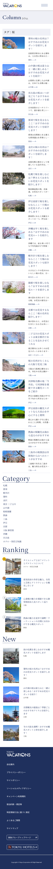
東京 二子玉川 (33, 355)
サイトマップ (12, 828)
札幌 (30, 195)
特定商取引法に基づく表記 (18, 812)
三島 (30, 470)
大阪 (30, 375)
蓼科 (30, 60)
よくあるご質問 (13, 820)
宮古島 (30, 114)
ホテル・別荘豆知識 (12, 541)
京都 (30, 328)
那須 (30, 141)
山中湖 (30, 87)
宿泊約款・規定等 (14, 804)
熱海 (30, 446)
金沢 (30, 168)
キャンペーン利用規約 (16, 796)
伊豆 (30, 222)
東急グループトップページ (19, 837)
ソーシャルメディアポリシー (19, 788)
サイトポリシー (13, 780)
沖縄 (30, 250)
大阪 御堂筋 (8, 530)
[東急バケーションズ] (12, 5)
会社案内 (10, 764)
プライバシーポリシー (16, 772)
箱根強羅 (31, 304)
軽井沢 (30, 277)
